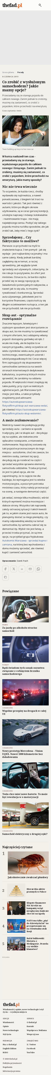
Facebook (31, 1048)
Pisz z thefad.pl (10, 1044)
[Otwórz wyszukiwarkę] (39, 5)
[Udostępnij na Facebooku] (5, 569)
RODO (5, 1052)
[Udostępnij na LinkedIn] (22, 569)
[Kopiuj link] (5, 577)
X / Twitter (31, 1044)
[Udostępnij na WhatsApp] (38, 569)
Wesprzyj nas (33, 1034)
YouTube (31, 1052)
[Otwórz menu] (46, 5)
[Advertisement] (25, 37)
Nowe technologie (11, 1030)
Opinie (6, 1026)
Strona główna (8, 72)
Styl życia (7, 1034)
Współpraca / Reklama (37, 1030)
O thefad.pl (32, 1022)
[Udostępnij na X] (13, 569)
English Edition (9, 1048)
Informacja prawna (11, 1071)
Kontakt (30, 1026)
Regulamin (7, 1067)
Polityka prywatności (12, 1063)
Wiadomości (8, 1022)
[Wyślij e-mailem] (30, 569)
